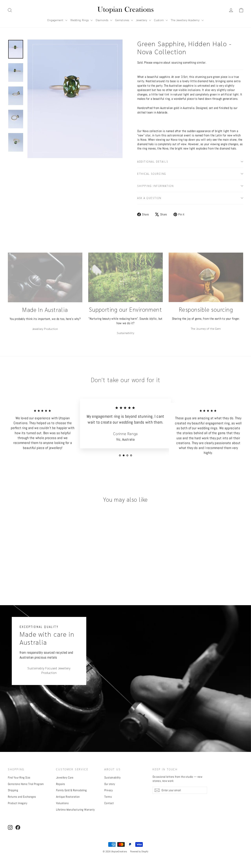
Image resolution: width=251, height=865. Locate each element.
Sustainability (125, 333)
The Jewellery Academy (185, 20)
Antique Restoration (68, 796)
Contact (109, 803)
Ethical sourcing (151, 173)
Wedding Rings (80, 20)
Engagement (55, 20)
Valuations (62, 803)
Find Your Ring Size (19, 777)
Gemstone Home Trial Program (26, 784)
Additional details (152, 161)
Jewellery (142, 20)
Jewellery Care (65, 777)
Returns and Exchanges (22, 796)
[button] (241, 10)
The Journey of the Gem (206, 328)
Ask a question (149, 198)
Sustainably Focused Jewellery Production (49, 670)
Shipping (13, 790)
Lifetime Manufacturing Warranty (75, 809)
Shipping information (155, 185)
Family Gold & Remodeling (71, 790)
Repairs (60, 784)
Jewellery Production (45, 328)
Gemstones (122, 20)
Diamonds (102, 20)
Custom (159, 20)
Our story (109, 784)
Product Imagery (17, 803)
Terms (108, 796)
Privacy (108, 790)
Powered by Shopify (139, 851)
